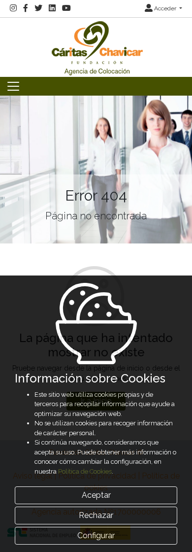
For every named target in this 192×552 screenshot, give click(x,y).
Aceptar (96, 495)
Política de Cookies (85, 471)
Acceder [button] (165, 8)
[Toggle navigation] (13, 86)
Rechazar (96, 515)
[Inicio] (96, 46)
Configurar (96, 535)
